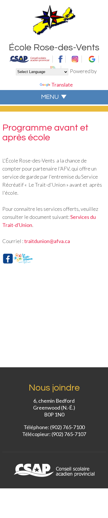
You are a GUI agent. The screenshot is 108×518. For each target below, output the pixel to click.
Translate (62, 84)
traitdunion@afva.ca (47, 241)
